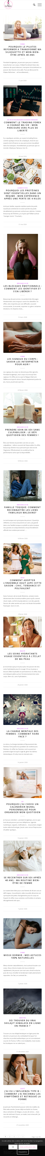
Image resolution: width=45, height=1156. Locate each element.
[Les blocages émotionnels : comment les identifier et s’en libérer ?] (22, 257)
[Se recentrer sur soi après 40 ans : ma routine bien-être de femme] (22, 856)
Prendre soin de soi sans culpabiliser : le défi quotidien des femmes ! (22, 432)
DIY (22, 801)
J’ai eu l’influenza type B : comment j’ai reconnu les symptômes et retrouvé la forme (22, 1095)
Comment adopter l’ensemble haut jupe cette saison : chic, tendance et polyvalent (22, 584)
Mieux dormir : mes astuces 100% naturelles (22, 956)
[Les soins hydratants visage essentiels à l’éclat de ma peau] (22, 632)
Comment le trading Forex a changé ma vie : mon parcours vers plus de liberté (22, 126)
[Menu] (38, 4)
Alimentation (23, 188)
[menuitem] (33, 4)
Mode (22, 578)
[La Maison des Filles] (18, 4)
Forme (22, 44)
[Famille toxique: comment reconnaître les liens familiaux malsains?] (22, 485)
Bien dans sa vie (22, 283)
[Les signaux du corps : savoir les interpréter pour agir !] (22, 337)
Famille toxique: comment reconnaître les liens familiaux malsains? (22, 510)
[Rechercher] (33, 4)
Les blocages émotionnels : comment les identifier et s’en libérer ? (22, 289)
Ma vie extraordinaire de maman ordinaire (22, 120)
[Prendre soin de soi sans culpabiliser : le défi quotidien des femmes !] (22, 408)
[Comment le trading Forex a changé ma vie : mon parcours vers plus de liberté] (22, 100)
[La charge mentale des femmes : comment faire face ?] (22, 709)
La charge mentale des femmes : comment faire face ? (22, 734)
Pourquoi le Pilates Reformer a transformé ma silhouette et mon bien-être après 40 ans (22, 50)
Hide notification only (28, 1147)
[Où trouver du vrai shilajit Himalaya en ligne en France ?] (22, 1001)
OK (13, 1147)
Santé (22, 1088)
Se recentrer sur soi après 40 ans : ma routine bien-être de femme (22, 880)
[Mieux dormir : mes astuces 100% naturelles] (22, 933)
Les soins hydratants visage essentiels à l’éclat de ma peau (22, 656)
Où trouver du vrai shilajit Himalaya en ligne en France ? (22, 1023)
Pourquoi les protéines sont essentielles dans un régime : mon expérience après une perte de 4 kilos (22, 194)
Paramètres (23, 1152)
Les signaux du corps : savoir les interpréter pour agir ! (22, 362)
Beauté (22, 651)
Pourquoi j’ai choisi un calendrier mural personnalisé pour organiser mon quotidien (22, 808)
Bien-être (22, 1018)
